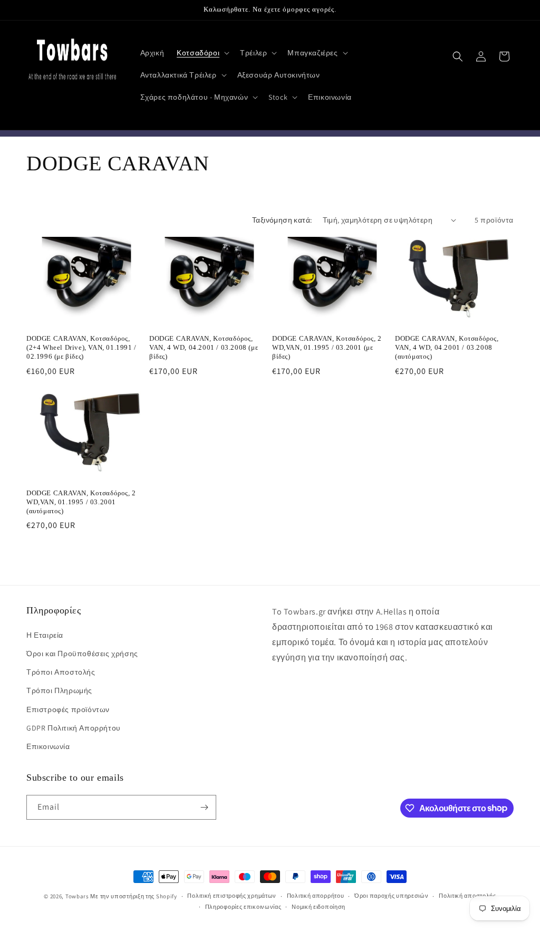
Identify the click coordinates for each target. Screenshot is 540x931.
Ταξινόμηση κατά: (282, 220)
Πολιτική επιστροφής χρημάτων (231, 895)
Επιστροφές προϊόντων (68, 709)
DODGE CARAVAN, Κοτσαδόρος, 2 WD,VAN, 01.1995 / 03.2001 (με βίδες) (327, 347)
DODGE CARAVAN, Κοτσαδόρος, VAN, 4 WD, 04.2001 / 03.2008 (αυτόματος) (447, 347)
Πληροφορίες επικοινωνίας (243, 906)
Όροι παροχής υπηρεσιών (391, 895)
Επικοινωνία (48, 746)
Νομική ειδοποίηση (318, 906)
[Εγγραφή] (204, 807)
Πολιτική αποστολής (467, 895)
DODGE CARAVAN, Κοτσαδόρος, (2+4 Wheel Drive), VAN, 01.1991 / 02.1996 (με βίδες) (81, 347)
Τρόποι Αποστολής (60, 672)
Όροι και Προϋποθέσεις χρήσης (82, 653)
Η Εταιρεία (44, 635)
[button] (202, 53)
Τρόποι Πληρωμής (59, 690)
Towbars (77, 896)
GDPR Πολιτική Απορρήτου (73, 728)
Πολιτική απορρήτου (315, 895)
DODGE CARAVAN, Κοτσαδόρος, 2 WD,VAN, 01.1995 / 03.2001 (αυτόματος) (81, 502)
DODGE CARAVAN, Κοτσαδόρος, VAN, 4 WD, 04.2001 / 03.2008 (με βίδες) (203, 347)
